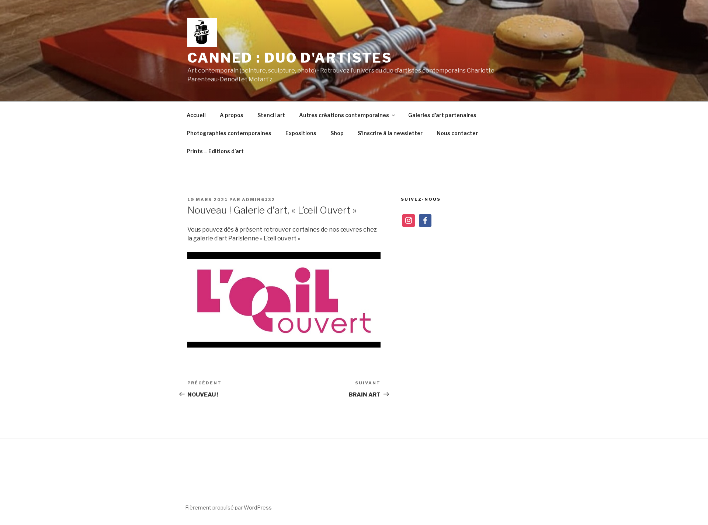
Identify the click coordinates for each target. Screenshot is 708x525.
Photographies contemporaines (229, 133)
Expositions (300, 133)
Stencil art (271, 115)
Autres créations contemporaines (344, 115)
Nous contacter (457, 133)
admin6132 (258, 199)
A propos (231, 115)
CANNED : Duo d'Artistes (289, 58)
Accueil (196, 115)
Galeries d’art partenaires (442, 115)
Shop (337, 133)
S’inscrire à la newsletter (390, 133)
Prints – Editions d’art (215, 151)
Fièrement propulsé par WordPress (228, 507)
